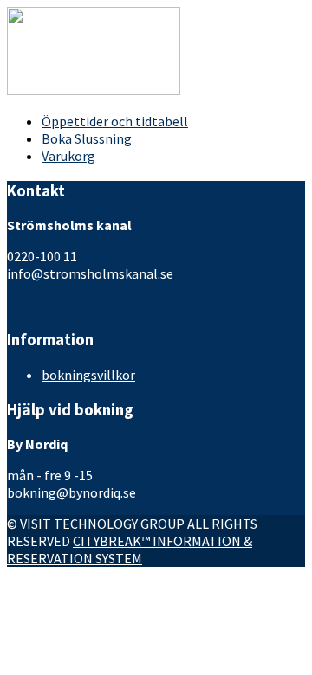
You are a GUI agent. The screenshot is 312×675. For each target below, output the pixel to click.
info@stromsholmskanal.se (90, 273)
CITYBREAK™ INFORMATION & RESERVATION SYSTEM (129, 549)
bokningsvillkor (88, 374)
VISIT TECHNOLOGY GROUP (102, 523)
